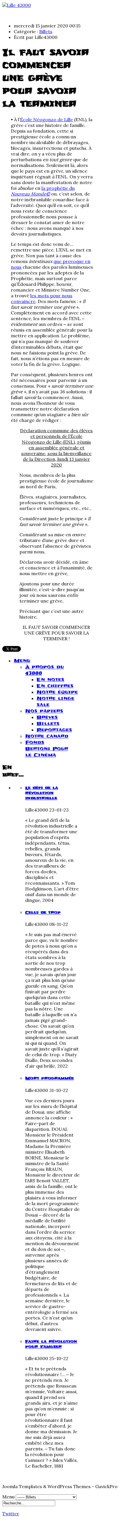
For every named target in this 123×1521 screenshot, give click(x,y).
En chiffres (55, 686)
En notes (50, 679)
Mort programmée (49, 1078)
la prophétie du (43, 191)
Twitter (10, 1513)
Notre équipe (57, 692)
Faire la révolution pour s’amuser (51, 1344)
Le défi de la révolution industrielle (41, 793)
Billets (45, 31)
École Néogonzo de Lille (46, 119)
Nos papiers (44, 711)
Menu (22, 660)
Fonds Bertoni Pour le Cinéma (46, 748)
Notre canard (46, 736)
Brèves (47, 717)
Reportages (54, 730)
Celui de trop (43, 912)
